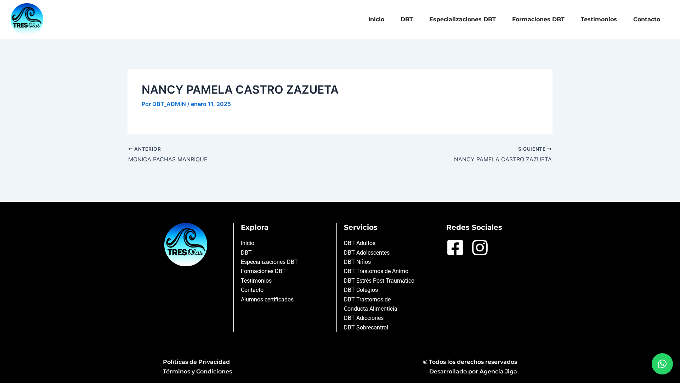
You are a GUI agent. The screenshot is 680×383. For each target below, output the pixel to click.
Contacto (646, 19)
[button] (662, 363)
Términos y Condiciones (197, 371)
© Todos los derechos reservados (470, 362)
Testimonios (599, 19)
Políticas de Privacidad (196, 362)
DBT (407, 19)
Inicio (376, 19)
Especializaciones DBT (462, 19)
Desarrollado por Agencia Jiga (473, 371)
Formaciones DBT (538, 19)
